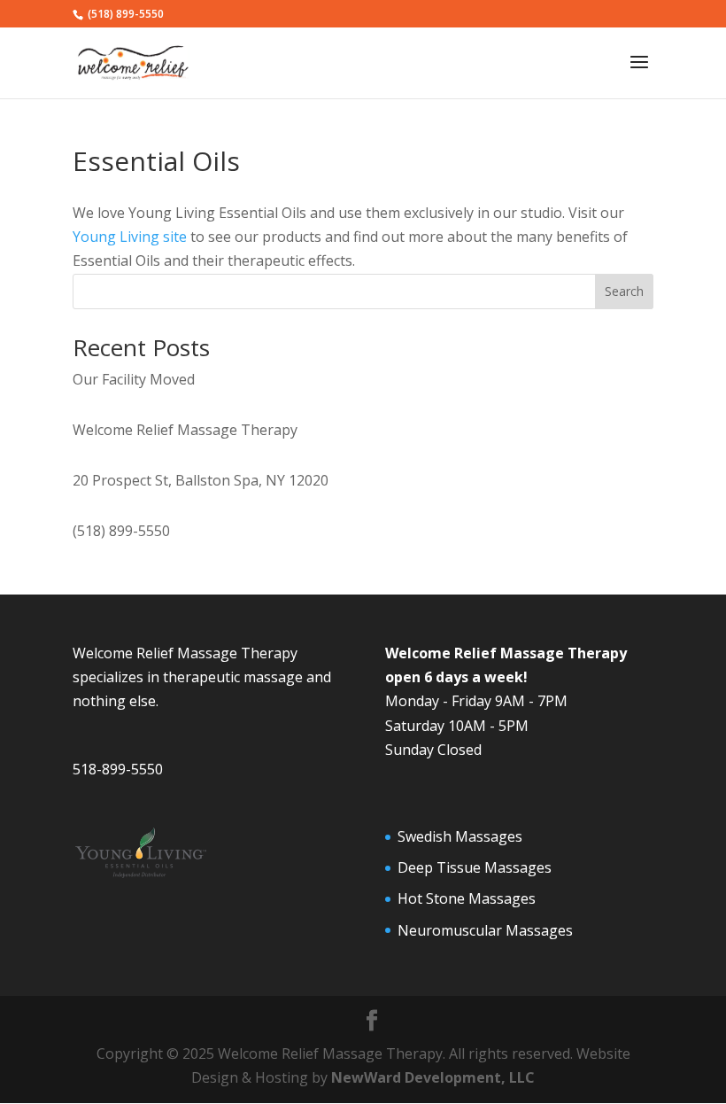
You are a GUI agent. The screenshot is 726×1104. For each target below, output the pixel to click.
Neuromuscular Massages (485, 930)
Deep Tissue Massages (475, 867)
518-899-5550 (118, 769)
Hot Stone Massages (467, 898)
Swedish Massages (460, 836)
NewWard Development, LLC (433, 1077)
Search (624, 291)
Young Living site (130, 236)
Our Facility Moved (134, 379)
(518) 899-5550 (121, 530)
